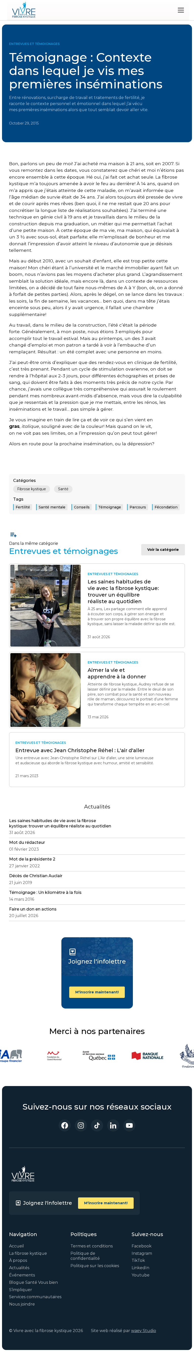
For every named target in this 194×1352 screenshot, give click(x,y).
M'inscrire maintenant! (97, 992)
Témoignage (109, 507)
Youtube (141, 1275)
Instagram (142, 1253)
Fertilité (23, 507)
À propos (18, 1260)
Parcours (138, 507)
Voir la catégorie (163, 549)
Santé (63, 489)
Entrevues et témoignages (34, 44)
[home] (23, 10)
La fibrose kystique (28, 1253)
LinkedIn (140, 1267)
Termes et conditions (91, 1246)
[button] (180, 10)
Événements (22, 1275)
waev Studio (143, 1330)
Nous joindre (22, 1304)
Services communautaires (35, 1296)
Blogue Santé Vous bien (33, 1282)
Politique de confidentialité (85, 1256)
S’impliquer (20, 1289)
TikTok (138, 1260)
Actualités (19, 1267)
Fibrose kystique (31, 489)
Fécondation (166, 507)
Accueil (16, 1246)
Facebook (142, 1246)
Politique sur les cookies (94, 1265)
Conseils (82, 507)
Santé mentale (52, 507)
